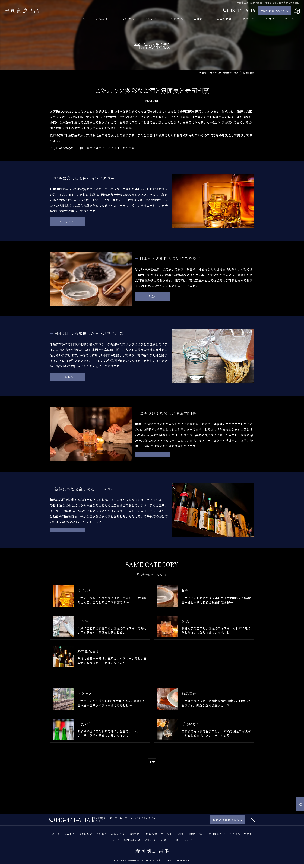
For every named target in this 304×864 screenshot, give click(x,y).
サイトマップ (184, 840)
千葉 (152, 762)
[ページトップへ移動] (251, 819)
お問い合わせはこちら (274, 10)
